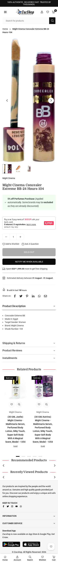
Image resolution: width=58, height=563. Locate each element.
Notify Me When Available (29, 261)
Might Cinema (8, 178)
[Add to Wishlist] (11, 404)
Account (17, 560)
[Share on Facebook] (15, 296)
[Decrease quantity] (6, 237)
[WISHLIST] (48, 12)
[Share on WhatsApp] (39, 296)
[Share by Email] (45, 296)
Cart (54, 560)
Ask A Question (31, 244)
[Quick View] (19, 404)
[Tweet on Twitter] (21, 296)
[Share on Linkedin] (33, 296)
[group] (29, 100)
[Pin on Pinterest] (27, 296)
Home (5, 29)
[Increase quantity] (20, 237)
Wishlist (42, 560)
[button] (5, 12)
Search (30, 560)
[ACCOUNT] (42, 12)
